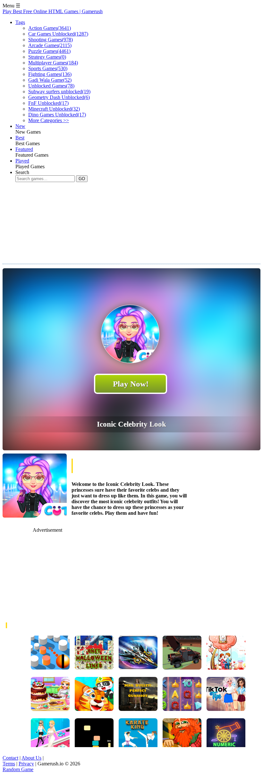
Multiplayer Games (53, 62)
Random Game (18, 769)
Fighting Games (50, 74)
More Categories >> (48, 120)
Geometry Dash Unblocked (59, 97)
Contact (10, 758)
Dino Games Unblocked (57, 114)
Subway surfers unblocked (59, 91)
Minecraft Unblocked (54, 109)
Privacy (26, 763)
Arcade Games (50, 45)
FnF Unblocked (48, 103)
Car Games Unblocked (58, 34)
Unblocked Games (51, 85)
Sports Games (47, 68)
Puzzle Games (49, 51)
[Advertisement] (119, 228)
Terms (9, 763)
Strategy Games (47, 57)
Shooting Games (50, 39)
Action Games (49, 28)
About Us (31, 758)
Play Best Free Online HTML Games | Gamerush (53, 11)
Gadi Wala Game (50, 80)
